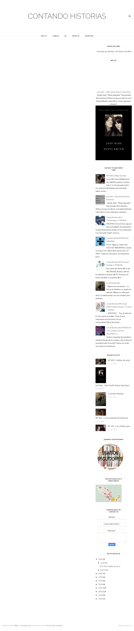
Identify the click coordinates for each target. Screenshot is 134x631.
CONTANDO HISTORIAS (67, 16)
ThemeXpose (25, 626)
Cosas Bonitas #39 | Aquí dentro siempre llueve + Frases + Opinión (118, 307)
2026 (100, 559)
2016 (100, 591)
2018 (100, 584)
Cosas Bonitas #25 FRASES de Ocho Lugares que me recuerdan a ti (118, 330)
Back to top (124, 626)
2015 (100, 595)
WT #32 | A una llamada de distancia (112, 418)
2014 (100, 599)
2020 (100, 577)
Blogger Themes (54, 626)
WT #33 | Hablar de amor (116, 175)
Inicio (44, 36)
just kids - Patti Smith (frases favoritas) (113, 92)
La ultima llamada (113, 283)
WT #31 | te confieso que (119, 426)
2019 (100, 580)
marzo (103, 570)
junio (103, 563)
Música (75, 36)
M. (66, 36)
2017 (100, 588)
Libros (55, 36)
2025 (100, 573)
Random (89, 36)
